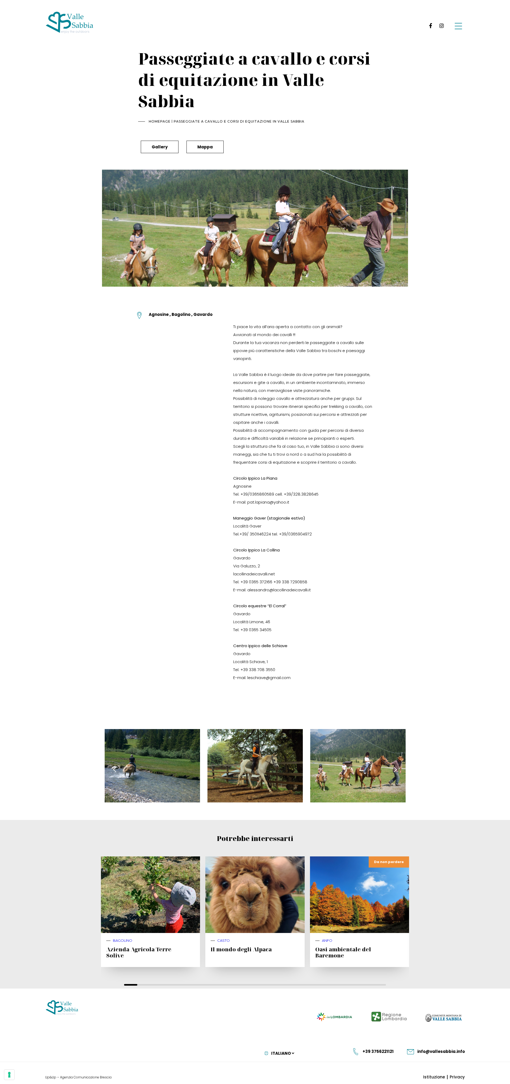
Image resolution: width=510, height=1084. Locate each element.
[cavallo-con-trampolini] (255, 765)
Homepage (160, 121)
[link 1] (430, 25)
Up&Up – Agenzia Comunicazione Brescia (78, 1077)
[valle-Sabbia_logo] (62, 1008)
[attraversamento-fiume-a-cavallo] (152, 765)
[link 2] (441, 25)
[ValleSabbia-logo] (69, 22)
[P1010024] (358, 765)
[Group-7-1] (458, 25)
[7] (9, 1075)
